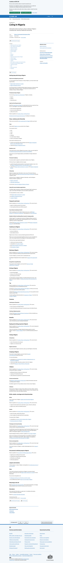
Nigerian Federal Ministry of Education (22, 363)
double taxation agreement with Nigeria (21, 288)
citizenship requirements (15, 182)
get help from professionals (19, 94)
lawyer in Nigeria (14, 197)
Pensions (12, 54)
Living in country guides (44, 63)
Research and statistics (44, 539)
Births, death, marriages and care (15, 535)
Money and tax (27, 541)
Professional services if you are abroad (46, 55)
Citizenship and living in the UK (15, 541)
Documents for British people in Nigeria (17, 63)
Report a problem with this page (47, 522)
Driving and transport (13, 548)
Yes (21, 522)
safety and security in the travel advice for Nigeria (19, 438)
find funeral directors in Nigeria (16, 420)
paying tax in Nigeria (28, 295)
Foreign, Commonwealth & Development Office (22, 34)
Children (12, 60)
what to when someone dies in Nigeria (24, 419)
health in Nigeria (20, 243)
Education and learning (29, 533)
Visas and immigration (29, 546)
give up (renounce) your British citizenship (26, 174)
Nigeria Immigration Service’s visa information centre (22, 165)
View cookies (34, 12)
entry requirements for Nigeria (24, 121)
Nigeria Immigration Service (15, 85)
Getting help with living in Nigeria (16, 45)
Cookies (17, 554)
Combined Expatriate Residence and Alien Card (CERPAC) (21, 151)
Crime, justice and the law (14, 543)
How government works (44, 546)
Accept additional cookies (15, 12)
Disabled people (12, 546)
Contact (31, 554)
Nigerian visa (16, 126)
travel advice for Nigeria (17, 105)
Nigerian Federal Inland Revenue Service (21, 291)
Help (10, 554)
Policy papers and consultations (46, 541)
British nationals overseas (25, 18)
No (26, 522)
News (41, 535)
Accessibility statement (24, 554)
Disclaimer (12, 68)
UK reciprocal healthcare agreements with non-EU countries (46, 58)
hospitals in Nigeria (15, 247)
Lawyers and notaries (14, 64)
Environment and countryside (30, 537)
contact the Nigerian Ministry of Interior (21, 184)
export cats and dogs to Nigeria (26, 479)
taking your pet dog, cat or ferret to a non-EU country (20, 477)
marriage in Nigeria (32, 433)
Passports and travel (14, 47)
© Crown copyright (50, 560)
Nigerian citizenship (14, 180)
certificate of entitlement (18, 213)
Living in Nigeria (12, 512)
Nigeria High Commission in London (17, 83)
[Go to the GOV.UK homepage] (13, 16)
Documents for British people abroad (46, 52)
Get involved (42, 548)
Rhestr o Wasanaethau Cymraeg (15, 555)
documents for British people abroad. (25, 452)
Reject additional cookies (26, 12)
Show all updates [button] (23, 498)
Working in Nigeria (13, 50)
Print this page (13, 72)
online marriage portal (25, 431)
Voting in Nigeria (13, 58)
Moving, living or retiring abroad (45, 54)
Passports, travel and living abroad (31, 543)
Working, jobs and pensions (30, 548)
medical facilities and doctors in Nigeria (19, 245)
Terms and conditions (37, 554)
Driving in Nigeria (13, 51)
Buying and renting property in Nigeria (17, 56)
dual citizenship (34, 213)
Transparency (42, 543)
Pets (11, 65)
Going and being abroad (16, 18)
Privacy (13, 554)
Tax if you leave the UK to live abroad (45, 47)
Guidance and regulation (44, 537)
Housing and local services (30, 539)
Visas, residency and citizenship (15, 46)
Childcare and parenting (13, 539)
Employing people (28, 535)
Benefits (12, 55)
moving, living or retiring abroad (24, 113)
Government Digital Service (27, 555)
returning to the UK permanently (18, 484)
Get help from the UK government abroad (17, 115)
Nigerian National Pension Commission (21, 313)
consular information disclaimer (19, 494)
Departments (42, 533)
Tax (11, 52)
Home (10, 18)
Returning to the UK (14, 67)
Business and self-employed (14, 537)
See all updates (23, 37)
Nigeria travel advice (43, 46)
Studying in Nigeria (14, 59)
